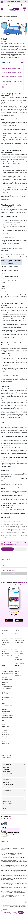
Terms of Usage (5, 642)
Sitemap (4, 750)
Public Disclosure (18, 638)
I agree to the (9, 570)
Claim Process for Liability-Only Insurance (11, 79)
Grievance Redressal (6, 755)
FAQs (3, 86)
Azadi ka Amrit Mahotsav (7, 649)
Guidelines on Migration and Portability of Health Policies (7, 719)
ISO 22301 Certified (19, 653)
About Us (16, 633)
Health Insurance (7, 764)
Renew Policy (17, 671)
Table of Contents (6, 62)
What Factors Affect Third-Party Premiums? (12, 81)
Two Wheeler (21, 549)
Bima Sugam (4, 677)
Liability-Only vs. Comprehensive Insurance (12, 76)
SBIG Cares (4, 647)
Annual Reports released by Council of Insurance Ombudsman (7, 681)
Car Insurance (6, 782)
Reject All (14, 912)
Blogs (3, 633)
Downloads (17, 673)
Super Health (6, 769)
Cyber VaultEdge (7, 806)
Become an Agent (6, 636)
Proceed (14, 573)
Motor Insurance (10, 16)
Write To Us (4, 732)
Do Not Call (4, 753)
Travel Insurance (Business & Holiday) (11, 793)
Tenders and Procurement (7, 638)
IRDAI (3, 669)
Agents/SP (4, 741)
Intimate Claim (18, 669)
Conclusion (4, 84)
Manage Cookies (7, 912)
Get (25, 1)
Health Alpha (6, 767)
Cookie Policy (5, 909)
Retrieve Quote (18, 675)
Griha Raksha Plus (7, 801)
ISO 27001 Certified (19, 651)
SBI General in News (19, 642)
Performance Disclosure (19, 640)
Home (1, 16)
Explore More (5, 841)
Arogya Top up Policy (8, 773)
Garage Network (5, 734)
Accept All (21, 912)
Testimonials (17, 644)
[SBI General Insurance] (14, 9)
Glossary (4, 651)
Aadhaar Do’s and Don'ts (7, 705)
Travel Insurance (7, 790)
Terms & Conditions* (12, 570)
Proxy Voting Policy (6, 699)
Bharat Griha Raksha (8, 803)
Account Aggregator (6, 757)
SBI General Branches (6, 739)
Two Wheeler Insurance (8, 784)
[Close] (26, 902)
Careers (16, 649)
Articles (15, 16)
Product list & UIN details (7, 655)
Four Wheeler (7, 549)
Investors (17, 636)
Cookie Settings (5, 653)
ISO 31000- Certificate (19, 663)
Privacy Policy (5, 640)
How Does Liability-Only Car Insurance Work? (12, 66)
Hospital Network (5, 736)
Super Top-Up (6, 771)
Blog (5, 16)
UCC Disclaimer (5, 644)
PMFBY (4, 808)
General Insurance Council (7, 671)
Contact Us (4, 730)
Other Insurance (7, 799)
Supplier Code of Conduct (7, 715)
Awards (16, 647)
